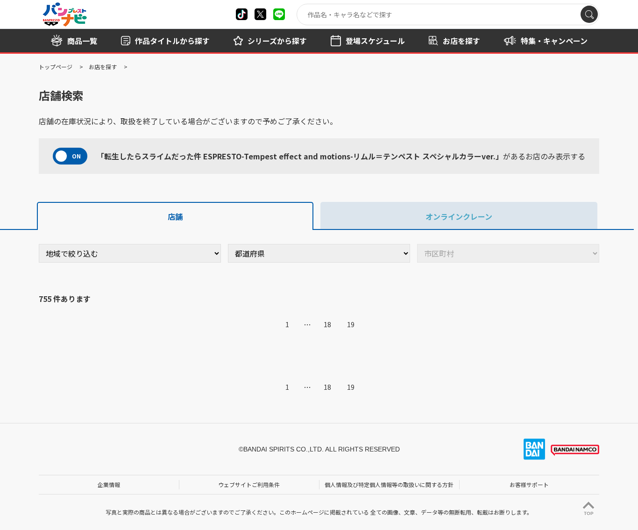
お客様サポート (529, 484)
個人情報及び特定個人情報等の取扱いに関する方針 (389, 484)
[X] (242, 14)
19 (350, 324)
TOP (589, 513)
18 (327, 324)
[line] (279, 14)
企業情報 (109, 484)
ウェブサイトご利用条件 (249, 484)
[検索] (589, 14)
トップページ (55, 67)
